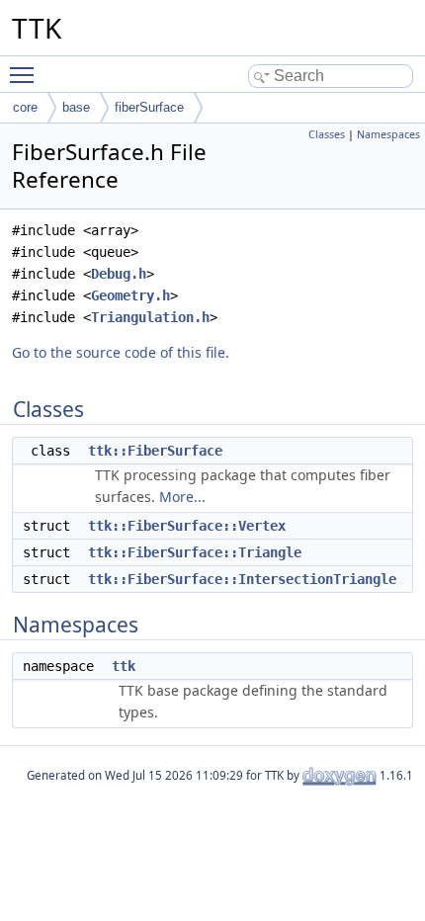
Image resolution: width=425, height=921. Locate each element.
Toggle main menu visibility (25, 74)
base (76, 107)
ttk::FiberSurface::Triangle (194, 552)
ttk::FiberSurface (155, 451)
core (25, 107)
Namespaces (388, 134)
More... (182, 496)
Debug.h (118, 274)
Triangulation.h (150, 317)
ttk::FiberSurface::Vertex (187, 526)
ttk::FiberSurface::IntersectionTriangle (242, 579)
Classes (326, 134)
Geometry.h (130, 295)
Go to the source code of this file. (120, 352)
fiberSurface (149, 107)
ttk (123, 666)
